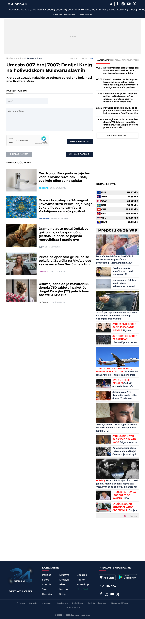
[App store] (107, 577)
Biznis (112, 9)
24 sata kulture (84, 15)
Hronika (79, 9)
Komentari (132, 60)
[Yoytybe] (129, 4)
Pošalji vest (78, 603)
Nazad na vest (20, 154)
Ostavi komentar (79, 141)
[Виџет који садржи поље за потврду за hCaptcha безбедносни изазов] (27, 140)
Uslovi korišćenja (119, 603)
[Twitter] (134, 4)
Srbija (132, 9)
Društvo (90, 9)
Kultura (122, 9)
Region (81, 580)
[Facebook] (117, 4)
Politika (41, 9)
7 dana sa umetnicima (64, 15)
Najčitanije (117, 60)
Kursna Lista (106, 184)
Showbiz (61, 9)
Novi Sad (82, 589)
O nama (21, 603)
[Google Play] (127, 577)
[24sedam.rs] (18, 4)
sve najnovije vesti (117, 135)
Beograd (44, 188)
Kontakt (33, 603)
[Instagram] (123, 4)
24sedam (61, 615)
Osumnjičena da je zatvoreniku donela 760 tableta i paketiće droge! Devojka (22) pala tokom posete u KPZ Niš (64, 289)
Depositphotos (72, 607)
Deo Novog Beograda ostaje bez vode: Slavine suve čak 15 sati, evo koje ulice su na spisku (65, 177)
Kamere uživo (28, 9)
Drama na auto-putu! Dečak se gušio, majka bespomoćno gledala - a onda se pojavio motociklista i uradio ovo (63, 234)
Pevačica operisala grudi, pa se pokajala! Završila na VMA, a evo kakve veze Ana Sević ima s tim (65, 260)
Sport (50, 9)
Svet (70, 9)
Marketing (62, 603)
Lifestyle (101, 9)
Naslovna (10, 58)
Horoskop (44, 219)
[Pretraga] (111, 4)
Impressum (47, 603)
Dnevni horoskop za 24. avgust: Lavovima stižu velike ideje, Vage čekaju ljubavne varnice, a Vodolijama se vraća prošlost (65, 206)
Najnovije (14, 9)
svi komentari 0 (79, 154)
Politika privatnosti (97, 603)
